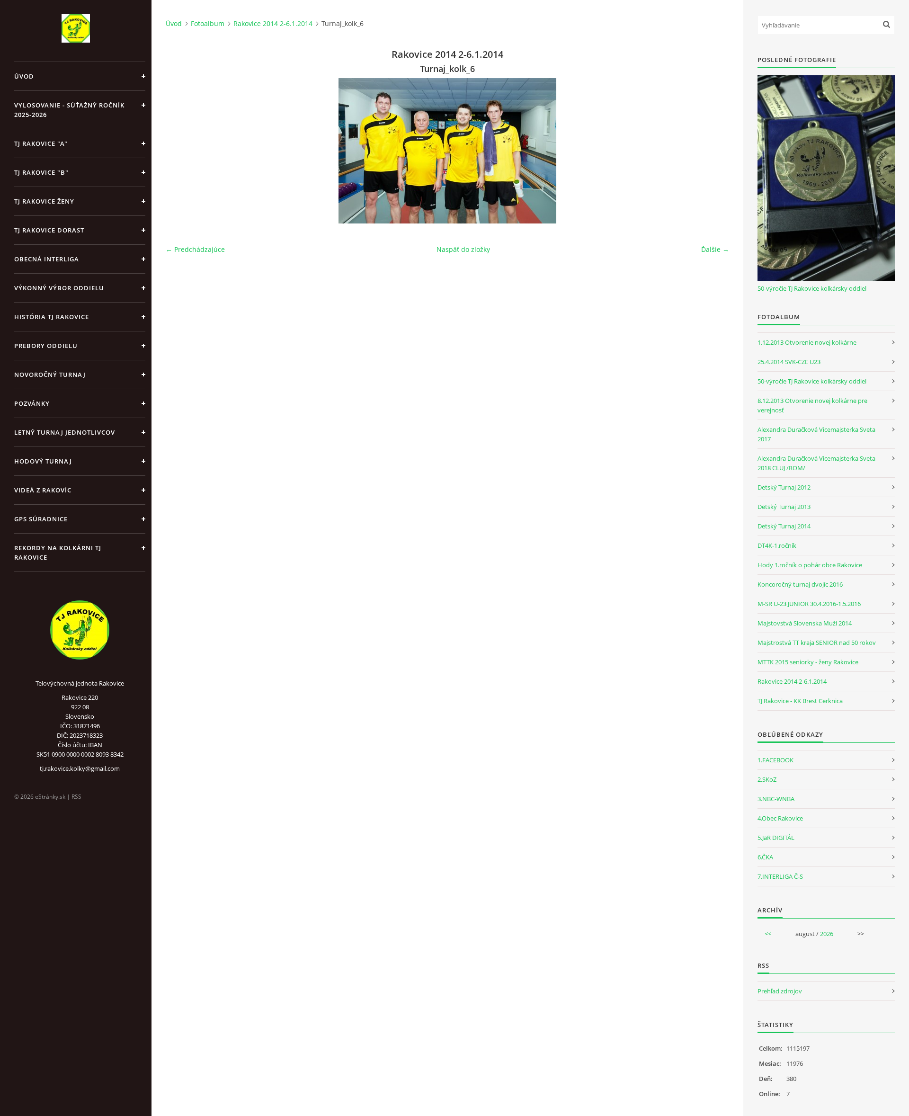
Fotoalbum (207, 23)
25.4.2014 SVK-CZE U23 (789, 361)
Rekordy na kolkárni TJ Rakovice (57, 553)
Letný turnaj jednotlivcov (64, 432)
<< (768, 933)
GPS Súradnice (41, 519)
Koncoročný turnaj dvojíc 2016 (800, 584)
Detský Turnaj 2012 (784, 487)
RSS (76, 797)
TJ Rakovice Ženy (44, 201)
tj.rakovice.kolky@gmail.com (80, 768)
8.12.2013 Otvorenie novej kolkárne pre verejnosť (812, 405)
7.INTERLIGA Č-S (780, 876)
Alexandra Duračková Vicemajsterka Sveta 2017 (816, 434)
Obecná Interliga (46, 259)
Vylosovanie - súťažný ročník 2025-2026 (69, 110)
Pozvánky (32, 403)
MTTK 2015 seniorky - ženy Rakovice (808, 662)
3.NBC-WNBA (776, 799)
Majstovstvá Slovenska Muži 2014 (805, 623)
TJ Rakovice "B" (41, 172)
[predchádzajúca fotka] (181, 150)
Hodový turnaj (43, 461)
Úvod (24, 76)
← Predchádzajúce (195, 249)
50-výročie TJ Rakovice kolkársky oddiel (812, 288)
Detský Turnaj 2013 (784, 506)
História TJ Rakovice (51, 316)
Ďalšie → (715, 249)
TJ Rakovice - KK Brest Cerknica (800, 700)
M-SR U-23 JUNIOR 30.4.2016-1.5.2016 (809, 603)
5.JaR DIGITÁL (776, 837)
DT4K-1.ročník (777, 545)
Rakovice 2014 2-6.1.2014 (272, 23)
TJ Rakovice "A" (41, 143)
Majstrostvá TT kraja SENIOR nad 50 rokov (817, 642)
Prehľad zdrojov (780, 991)
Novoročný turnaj (50, 374)
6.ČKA (765, 857)
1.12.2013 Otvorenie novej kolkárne (807, 342)
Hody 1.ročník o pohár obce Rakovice (810, 565)
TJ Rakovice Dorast (49, 230)
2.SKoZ (767, 779)
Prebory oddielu (46, 345)
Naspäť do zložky (463, 249)
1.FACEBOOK (775, 760)
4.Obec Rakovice (780, 818)
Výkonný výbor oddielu (59, 288)
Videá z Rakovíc (42, 490)
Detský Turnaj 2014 (784, 526)
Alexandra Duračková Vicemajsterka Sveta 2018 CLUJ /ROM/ (816, 463)
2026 (826, 933)
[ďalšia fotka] (713, 150)
